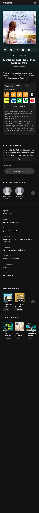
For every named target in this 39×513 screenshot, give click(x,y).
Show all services (19, 106)
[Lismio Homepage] (7, 3)
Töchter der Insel (19, 55)
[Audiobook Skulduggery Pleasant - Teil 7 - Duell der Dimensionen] (31, 326)
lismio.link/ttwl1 (8, 276)
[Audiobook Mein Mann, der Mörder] (8, 326)
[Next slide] (33, 193)
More (19, 159)
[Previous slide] (6, 193)
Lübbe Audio (7, 214)
